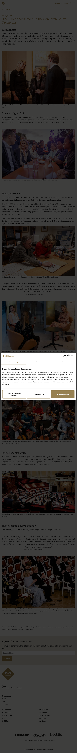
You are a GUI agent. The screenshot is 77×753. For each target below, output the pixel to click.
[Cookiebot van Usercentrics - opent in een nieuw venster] (66, 356)
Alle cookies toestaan (62, 394)
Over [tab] (63, 362)
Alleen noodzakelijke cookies (14, 394)
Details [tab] (38, 362)
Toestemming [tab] (13, 362)
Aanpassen (37, 394)
